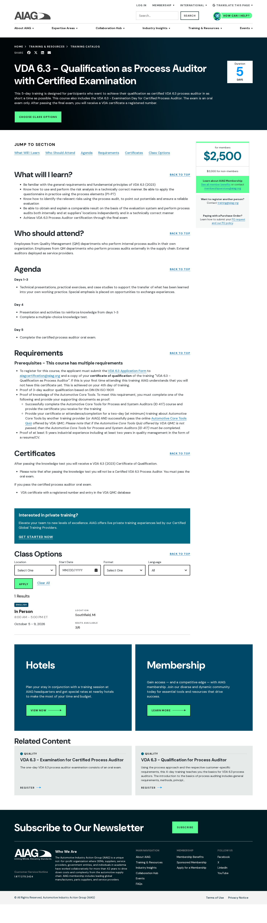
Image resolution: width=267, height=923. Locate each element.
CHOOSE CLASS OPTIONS (38, 117)
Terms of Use (215, 898)
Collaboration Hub (109, 28)
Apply (23, 584)
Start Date (66, 562)
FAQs (139, 884)
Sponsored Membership (192, 862)
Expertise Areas (63, 28)
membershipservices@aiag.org (222, 188)
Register (27, 787)
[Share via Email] (49, 52)
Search (190, 15)
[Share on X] (35, 52)
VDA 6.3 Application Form (127, 371)
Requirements (108, 153)
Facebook (224, 857)
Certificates (134, 153)
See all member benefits (215, 184)
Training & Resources (203, 28)
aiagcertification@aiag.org (40, 376)
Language (154, 562)
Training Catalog (85, 46)
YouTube (223, 873)
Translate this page (233, 5)
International (192, 5)
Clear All (43, 583)
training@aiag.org (228, 203)
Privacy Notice (238, 898)
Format (108, 562)
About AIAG (22, 28)
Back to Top (180, 174)
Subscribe (185, 827)
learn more (161, 710)
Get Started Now (36, 537)
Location (20, 562)
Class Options (159, 153)
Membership (162, 5)
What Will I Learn (27, 153)
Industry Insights (155, 28)
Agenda (86, 153)
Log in (141, 5)
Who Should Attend (60, 153)
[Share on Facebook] (28, 52)
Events (245, 28)
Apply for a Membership (191, 868)
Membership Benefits (190, 857)
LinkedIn (222, 868)
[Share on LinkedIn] (42, 52)
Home (18, 46)
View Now (38, 710)
